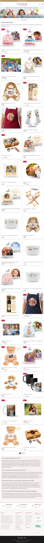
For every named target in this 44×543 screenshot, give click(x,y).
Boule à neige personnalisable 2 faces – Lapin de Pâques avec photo (32, 341)
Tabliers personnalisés (19, 523)
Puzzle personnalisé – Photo (28, 421)
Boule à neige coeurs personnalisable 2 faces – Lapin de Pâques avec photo (32, 50)
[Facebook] (36, 533)
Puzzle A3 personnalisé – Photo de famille (9, 77)
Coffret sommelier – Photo (6, 155)
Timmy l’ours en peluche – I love (7, 395)
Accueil (18, 19)
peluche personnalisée (8, 494)
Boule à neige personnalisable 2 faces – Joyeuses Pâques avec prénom (11, 209)
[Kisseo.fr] (22, 4)
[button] (1, 4)
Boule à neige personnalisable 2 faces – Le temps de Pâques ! (31, 156)
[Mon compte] (39, 4)
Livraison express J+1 (39, 521)
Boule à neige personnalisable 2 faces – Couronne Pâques (31, 77)
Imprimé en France (38, 518)
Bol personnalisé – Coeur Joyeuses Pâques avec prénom (32, 288)
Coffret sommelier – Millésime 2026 (29, 447)
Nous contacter (27, 523)
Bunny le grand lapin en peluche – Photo (8, 104)
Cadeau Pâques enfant (11, 465)
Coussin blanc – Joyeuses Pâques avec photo (9, 182)
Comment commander (28, 516)
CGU (26, 525)
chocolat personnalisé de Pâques (18, 496)
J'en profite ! (35, 7)
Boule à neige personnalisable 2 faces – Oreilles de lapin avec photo (11, 289)
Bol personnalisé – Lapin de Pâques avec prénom (10, 235)
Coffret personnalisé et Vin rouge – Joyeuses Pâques (10, 315)
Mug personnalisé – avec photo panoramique (9, 420)
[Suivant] (24, 453)
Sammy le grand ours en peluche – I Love (8, 448)
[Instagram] (38, 533)
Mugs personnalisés (19, 516)
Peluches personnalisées (19, 521)
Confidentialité (27, 527)
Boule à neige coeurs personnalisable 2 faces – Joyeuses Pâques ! (11, 50)
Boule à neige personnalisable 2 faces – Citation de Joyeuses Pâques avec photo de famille (10, 262)
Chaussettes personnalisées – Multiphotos (30, 129)
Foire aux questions (28, 521)
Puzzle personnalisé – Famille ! (7, 341)
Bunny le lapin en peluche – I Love (29, 236)
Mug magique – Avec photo (27, 394)
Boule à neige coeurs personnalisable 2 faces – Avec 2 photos (32, 368)
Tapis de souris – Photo (27, 183)
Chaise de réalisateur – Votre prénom (29, 208)
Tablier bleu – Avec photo (27, 315)
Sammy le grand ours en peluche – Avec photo (9, 368)
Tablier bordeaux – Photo (6, 129)
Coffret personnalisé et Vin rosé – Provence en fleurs (32, 103)
